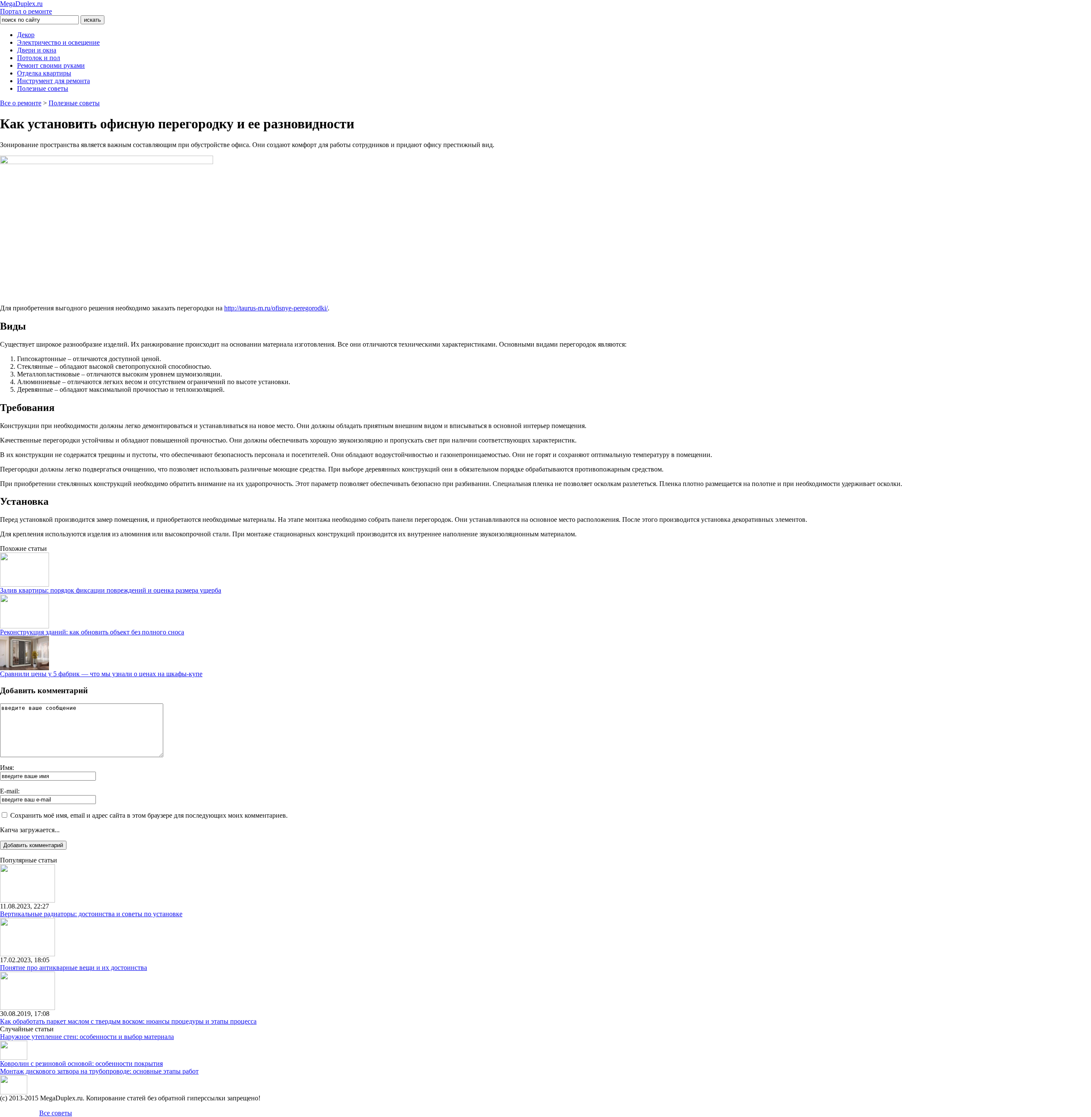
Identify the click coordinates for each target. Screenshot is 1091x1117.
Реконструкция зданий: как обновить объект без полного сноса (92, 632)
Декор (26, 34)
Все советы (55, 1113)
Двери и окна (36, 50)
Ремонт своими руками (51, 65)
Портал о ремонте (26, 7)
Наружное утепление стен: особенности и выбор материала (87, 1036)
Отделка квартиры (44, 73)
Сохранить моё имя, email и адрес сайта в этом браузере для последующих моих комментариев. (149, 815)
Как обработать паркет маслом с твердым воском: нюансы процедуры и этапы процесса (128, 1021)
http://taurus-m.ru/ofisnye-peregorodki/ (276, 308)
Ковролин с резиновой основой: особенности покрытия (81, 1063)
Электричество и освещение (58, 42)
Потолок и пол (38, 57)
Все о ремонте (20, 103)
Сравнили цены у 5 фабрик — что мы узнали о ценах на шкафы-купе (101, 673)
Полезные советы (42, 88)
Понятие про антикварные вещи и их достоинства (73, 967)
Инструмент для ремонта (53, 80)
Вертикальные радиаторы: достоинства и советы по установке (91, 913)
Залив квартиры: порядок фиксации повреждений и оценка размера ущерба (110, 590)
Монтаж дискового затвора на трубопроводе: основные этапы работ (99, 1071)
